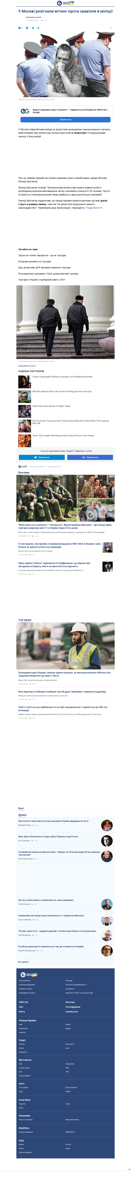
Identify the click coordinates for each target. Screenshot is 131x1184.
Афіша (21, 1144)
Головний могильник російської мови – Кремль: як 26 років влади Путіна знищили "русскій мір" (59, 853)
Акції (21, 1091)
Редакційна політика (26, 366)
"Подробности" (93, 207)
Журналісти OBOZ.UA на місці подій (79, 993)
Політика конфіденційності (76, 985)
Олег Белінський (25, 859)
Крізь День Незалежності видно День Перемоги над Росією (48, 836)
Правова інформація (27, 985)
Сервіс (68, 1091)
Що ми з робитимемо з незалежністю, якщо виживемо (46, 900)
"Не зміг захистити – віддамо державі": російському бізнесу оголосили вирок (57, 931)
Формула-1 (23, 1052)
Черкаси (22, 1032)
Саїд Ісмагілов (24, 919)
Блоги (22, 1011)
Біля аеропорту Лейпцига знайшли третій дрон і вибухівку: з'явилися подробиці (62, 691)
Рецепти (22, 1104)
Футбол (22, 1044)
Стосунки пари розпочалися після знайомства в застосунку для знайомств (50, 570)
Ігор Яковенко (24, 935)
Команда (69, 981)
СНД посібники (24, 1076)
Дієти (21, 1108)
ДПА (67, 1068)
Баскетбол (70, 1044)
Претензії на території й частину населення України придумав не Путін (53, 821)
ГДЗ (20, 1064)
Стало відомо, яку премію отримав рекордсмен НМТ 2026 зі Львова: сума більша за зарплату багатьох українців (59, 545)
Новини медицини (26, 1132)
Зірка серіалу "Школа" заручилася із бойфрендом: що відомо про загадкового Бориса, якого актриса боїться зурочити (54, 565)
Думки (22, 814)
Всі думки (23, 962)
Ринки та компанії (25, 1120)
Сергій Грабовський (27, 950)
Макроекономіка (72, 1120)
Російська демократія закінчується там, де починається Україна (51, 946)
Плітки (68, 1144)
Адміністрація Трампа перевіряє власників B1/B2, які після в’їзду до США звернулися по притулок (60, 714)
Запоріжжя (23, 1028)
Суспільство (72, 1011)
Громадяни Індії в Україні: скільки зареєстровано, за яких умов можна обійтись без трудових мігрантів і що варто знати (64, 674)
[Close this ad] (129, 1169)
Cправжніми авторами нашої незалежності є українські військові (51, 915)
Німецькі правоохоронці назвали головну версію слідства (43, 696)
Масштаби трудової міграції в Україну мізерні (37, 680)
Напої (68, 1104)
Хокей (21, 1048)
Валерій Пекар (24, 825)
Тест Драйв (23, 1087)
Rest (21, 808)
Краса (21, 1148)
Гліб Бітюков (24, 904)
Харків (68, 1024)
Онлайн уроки (24, 1068)
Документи (70, 989)
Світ (21, 1007)
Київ (20, 1024)
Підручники (70, 1064)
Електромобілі (71, 1087)
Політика (70, 1002)
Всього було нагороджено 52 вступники (35, 551)
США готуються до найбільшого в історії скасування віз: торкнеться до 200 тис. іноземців (63, 709)
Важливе (23, 472)
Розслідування (73, 1007)
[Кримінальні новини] (22, 467)
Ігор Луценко (24, 840)
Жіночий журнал (25, 1152)
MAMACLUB (70, 1132)
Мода (68, 1148)
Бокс (67, 1048)
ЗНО (20, 1072)
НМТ (67, 1072)
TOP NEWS (24, 620)
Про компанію (24, 981)
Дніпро (68, 1028)
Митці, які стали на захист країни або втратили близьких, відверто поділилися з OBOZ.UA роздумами (61, 532)
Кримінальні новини (33, 17)
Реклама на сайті (25, 989)
